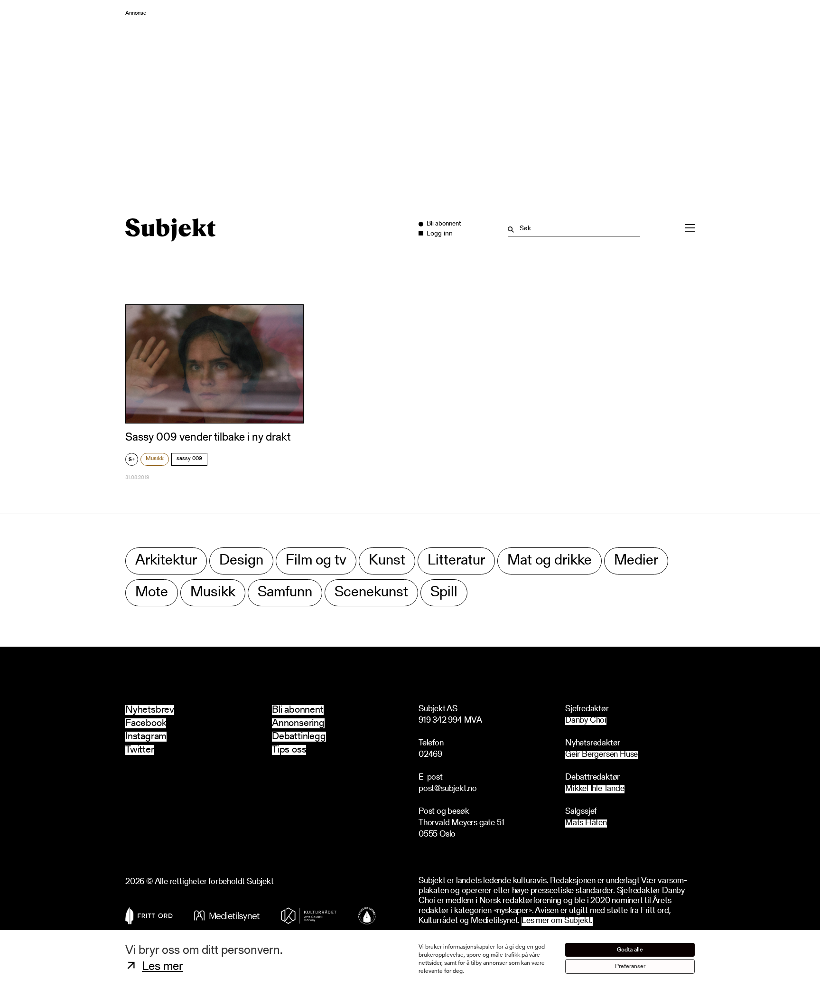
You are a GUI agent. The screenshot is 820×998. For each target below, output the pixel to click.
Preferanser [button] (630, 966)
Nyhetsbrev (149, 710)
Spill (443, 592)
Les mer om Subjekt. (557, 921)
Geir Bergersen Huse (601, 755)
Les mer (162, 967)
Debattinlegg (299, 737)
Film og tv (316, 561)
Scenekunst (371, 592)
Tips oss (289, 750)
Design (241, 561)
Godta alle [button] (630, 950)
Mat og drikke (549, 561)
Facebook (145, 723)
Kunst (387, 561)
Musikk (155, 458)
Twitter (139, 750)
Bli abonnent (298, 710)
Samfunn (285, 592)
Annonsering (298, 723)
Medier (636, 561)
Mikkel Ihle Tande (594, 789)
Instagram (146, 737)
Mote (151, 592)
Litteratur (456, 561)
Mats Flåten (586, 823)
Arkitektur (166, 561)
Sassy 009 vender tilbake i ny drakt (207, 437)
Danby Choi (585, 721)
